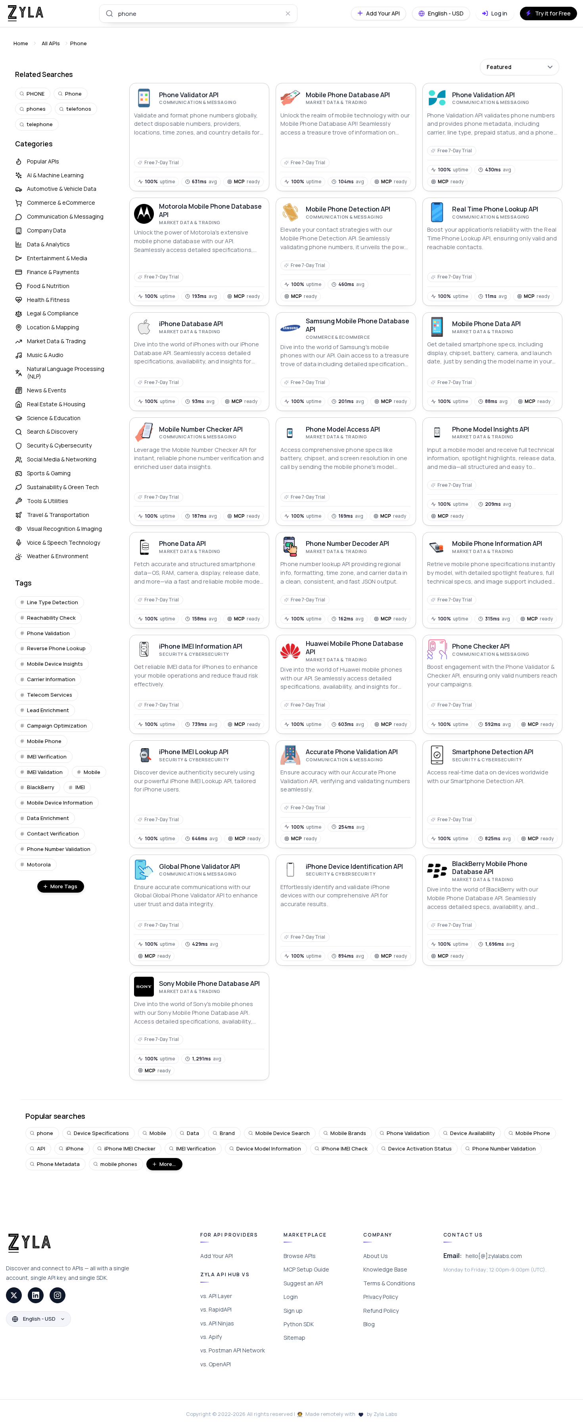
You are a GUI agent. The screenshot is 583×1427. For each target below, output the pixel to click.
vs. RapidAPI (216, 1309)
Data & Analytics (48, 244)
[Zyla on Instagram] (57, 1295)
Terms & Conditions (389, 1283)
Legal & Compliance (53, 313)
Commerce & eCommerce (61, 202)
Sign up (293, 1310)
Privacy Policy (380, 1296)
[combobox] (198, 13)
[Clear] (288, 13)
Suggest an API (303, 1283)
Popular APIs (43, 161)
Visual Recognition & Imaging (64, 528)
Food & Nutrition (48, 286)
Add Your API (216, 1256)
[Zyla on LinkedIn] (36, 1295)
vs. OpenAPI (215, 1364)
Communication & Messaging (65, 216)
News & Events (46, 390)
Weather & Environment (57, 556)
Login (291, 1296)
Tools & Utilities (47, 501)
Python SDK (299, 1324)
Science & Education (54, 418)
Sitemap (294, 1337)
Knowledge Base (385, 1269)
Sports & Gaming (49, 473)
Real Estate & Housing (56, 404)
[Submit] (109, 13)
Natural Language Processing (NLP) (65, 372)
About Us (375, 1256)
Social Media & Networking (61, 459)
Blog (369, 1324)
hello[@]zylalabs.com (494, 1256)
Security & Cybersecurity (59, 445)
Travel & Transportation (58, 515)
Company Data (46, 230)
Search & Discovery (52, 431)
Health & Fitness (48, 299)
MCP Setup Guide (306, 1269)
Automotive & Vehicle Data (61, 188)
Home (20, 43)
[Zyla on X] (14, 1295)
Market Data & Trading (56, 341)
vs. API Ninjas (217, 1323)
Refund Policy (381, 1310)
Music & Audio (45, 355)
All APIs (51, 43)
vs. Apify (211, 1337)
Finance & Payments (53, 272)
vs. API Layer (216, 1296)
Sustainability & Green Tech (63, 487)
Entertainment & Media (57, 258)
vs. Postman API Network (232, 1350)
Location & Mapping (53, 327)
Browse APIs (300, 1256)
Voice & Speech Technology (63, 542)
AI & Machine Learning (55, 175)
